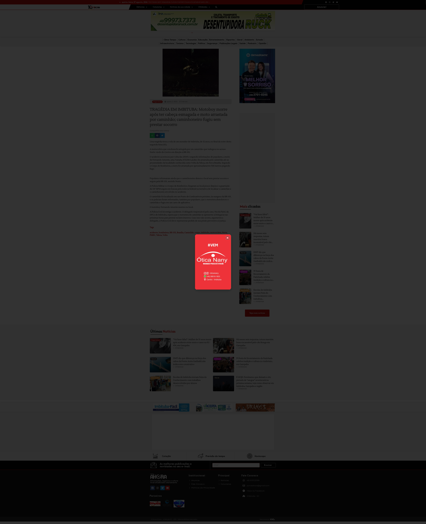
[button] (227, 238)
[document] (213, 262)
